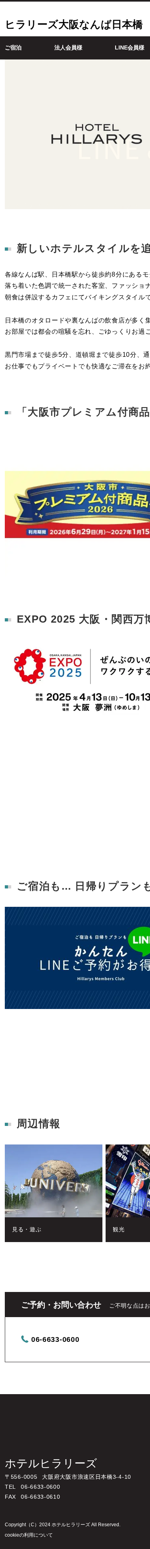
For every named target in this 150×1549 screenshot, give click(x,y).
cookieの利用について (29, 1535)
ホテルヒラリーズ (51, 1463)
